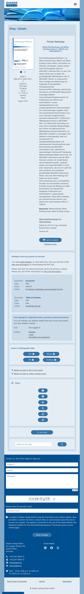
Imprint (42, 581)
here (17, 527)
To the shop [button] (42, 432)
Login (31, 334)
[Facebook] (51, 548)
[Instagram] (58, 548)
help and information (20, 264)
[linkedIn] (45, 548)
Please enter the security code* (19, 506)
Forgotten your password (39, 337)
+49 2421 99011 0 (16, 556)
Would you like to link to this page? (28, 370)
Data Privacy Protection (17, 581)
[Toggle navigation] (75, 4)
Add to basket (52, 240)
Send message (42, 535)
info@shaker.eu (15, 563)
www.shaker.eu (15, 566)
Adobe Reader (26, 262)
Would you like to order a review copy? (30, 374)
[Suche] (62, 444)
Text (30, 354)
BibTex (49, 354)
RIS (30, 360)
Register (32, 332)
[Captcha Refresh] (54, 499)
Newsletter (67, 581)
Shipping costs (50, 244)
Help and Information (52, 271)
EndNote (50, 360)
